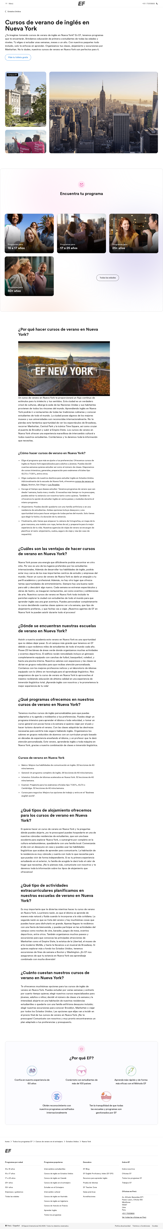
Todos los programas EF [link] (22, 1141)
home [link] (7, 1141)
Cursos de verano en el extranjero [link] (49, 1141)
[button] (9, 3)
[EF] (81, 4)
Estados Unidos (14, 11)
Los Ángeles (53, 485)
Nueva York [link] (86, 1141)
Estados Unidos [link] (72, 1141)
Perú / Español (13, 1226)
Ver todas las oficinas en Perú (134, 1217)
